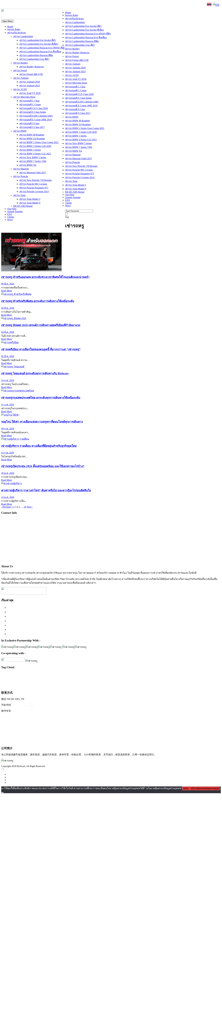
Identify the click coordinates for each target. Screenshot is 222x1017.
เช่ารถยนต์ (24, 685)
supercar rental (7, 679)
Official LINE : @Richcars (16, 530)
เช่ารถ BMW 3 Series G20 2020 (35, 146)
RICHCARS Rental (22, 206)
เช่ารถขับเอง (150, 679)
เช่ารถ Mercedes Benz (24, 97)
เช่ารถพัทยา (15, 685)
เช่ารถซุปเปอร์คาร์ (168, 678)
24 (25, 507)
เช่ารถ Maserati (21, 169)
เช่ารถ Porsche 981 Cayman (33, 184)
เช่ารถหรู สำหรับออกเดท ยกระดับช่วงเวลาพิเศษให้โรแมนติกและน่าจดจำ (45, 277)
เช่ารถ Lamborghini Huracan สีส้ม (36, 55)
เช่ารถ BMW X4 (27, 165)
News (10, 219)
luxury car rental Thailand (167, 674)
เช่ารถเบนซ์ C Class (29, 100)
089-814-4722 (12, 5)
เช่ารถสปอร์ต (52, 685)
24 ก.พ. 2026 (7, 380)
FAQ (9, 214)
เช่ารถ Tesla (19, 195)
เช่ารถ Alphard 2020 (29, 82)
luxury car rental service (140, 674)
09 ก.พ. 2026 (7, 428)
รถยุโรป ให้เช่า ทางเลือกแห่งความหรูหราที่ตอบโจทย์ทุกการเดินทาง (42, 421)
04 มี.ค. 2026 (7, 332)
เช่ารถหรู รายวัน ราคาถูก (148, 685)
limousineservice (32, 674)
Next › (30, 507)
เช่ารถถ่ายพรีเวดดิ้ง (188, 679)
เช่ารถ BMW (20, 131)
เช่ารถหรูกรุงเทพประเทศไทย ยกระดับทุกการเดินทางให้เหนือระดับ (40, 397)
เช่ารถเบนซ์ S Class (29, 123)
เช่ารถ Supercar (139, 679)
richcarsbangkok (195, 674)
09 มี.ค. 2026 (7, 284)
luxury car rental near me (121, 674)
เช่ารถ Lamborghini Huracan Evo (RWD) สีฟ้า (42, 47)
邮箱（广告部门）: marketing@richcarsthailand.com (31, 735)
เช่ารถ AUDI (20, 89)
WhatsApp (52, 5)
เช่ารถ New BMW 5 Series (32, 157)
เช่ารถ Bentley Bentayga (31, 66)
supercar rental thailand (22, 679)
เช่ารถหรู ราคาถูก (103, 685)
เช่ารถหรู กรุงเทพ (88, 685)
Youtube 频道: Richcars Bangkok (19, 723)
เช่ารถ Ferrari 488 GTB (31, 74)
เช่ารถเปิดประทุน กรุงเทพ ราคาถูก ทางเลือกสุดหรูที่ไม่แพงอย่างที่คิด (47, 629)
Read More (6, 290)
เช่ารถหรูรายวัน (130, 685)
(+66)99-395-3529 (43, 704)
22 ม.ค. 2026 (7, 497)
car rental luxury (13, 674)
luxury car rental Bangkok (77, 674)
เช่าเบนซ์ (202, 685)
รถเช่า (53, 679)
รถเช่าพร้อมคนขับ (63, 679)
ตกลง (185, 788)
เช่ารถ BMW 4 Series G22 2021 (35, 153)
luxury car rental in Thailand (101, 674)
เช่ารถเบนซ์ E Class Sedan (32, 112)
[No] (2, 792)
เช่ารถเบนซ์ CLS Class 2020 (33, 108)
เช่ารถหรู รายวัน (117, 685)
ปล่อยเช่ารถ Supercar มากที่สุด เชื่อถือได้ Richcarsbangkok (40, 625)
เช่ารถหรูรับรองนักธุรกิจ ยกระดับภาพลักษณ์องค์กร (37, 620)
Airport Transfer (15, 211)
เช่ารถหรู (71, 684)
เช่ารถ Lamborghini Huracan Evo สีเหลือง (40, 51)
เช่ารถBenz (103, 679)
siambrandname (210, 674)
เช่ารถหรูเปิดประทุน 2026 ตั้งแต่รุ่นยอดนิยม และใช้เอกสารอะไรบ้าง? (42, 466)
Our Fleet (11, 208)
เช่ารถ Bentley (20, 63)
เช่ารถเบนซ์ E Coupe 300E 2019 (35, 119)
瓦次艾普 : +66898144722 (16, 741)
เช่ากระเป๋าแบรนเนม (78, 679)
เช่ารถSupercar (126, 679)
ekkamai (23, 674)
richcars (186, 674)
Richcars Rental (10, 524)
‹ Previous (6, 507)
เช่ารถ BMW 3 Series (30, 150)
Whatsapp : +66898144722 (16, 559)
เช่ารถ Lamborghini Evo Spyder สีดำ (37, 40)
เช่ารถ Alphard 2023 (29, 85)
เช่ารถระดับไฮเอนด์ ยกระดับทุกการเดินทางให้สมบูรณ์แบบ (41, 607)
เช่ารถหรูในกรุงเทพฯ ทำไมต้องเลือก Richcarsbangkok (38, 616)
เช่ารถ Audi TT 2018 (29, 93)
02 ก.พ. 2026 (7, 452)
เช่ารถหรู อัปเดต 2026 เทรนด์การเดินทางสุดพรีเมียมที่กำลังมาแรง (40, 325)
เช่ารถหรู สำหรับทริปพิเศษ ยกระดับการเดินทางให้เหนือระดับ (37, 301)
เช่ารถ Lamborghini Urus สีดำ (34, 59)
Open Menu (7, 21)
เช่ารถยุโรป (35, 685)
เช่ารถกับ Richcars (16, 32)
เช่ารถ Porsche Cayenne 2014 (34, 191)
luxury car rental (50, 674)
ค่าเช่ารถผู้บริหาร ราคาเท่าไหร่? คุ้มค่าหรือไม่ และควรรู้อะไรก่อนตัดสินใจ (46, 490)
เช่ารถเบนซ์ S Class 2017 (32, 127)
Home (10, 26)
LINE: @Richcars (34, 5)
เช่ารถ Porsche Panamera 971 (33, 187)
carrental (4, 674)
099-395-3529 (25, 518)
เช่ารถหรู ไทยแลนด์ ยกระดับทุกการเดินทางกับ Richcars (35, 373)
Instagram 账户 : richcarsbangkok (20, 716)
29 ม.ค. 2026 (7, 473)
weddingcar (35, 679)
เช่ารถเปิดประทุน (185, 685)
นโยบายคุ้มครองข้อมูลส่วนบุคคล (205, 788)
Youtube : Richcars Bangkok (17, 542)
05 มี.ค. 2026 (7, 308)
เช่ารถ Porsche (20, 176)
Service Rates (13, 29)
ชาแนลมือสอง (45, 679)
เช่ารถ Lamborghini (23, 36)
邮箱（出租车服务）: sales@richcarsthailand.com (29, 729)
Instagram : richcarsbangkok (16, 536)
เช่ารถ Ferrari (20, 70)
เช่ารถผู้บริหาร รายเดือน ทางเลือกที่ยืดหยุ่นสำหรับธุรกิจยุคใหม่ (39, 445)
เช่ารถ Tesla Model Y (30, 203)
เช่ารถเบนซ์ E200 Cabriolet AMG (36, 116)
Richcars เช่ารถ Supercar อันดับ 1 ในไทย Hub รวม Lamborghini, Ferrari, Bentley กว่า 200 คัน (60, 611)
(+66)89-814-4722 (21, 704)
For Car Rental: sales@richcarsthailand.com (25, 548)
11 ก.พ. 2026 (7, 404)
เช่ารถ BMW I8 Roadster (31, 134)
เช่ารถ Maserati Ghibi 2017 (32, 172)
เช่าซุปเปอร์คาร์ (92, 679)
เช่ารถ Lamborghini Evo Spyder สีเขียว (38, 44)
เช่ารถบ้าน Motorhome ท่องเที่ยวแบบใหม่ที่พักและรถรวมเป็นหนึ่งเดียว (47, 633)
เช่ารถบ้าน (211, 679)
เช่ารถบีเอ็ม (200, 679)
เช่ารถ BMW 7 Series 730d (32, 161)
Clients (10, 217)
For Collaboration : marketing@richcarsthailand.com (30, 554)
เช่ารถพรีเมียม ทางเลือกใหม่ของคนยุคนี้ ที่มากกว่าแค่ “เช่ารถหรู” (41, 349)
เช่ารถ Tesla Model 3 (29, 199)
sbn (203, 674)
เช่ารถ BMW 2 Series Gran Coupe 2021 (39, 142)
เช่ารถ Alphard (20, 78)
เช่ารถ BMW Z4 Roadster (32, 138)
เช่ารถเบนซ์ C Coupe (30, 104)
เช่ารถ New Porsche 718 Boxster (35, 180)
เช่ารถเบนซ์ (165, 685)
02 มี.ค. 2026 (7, 356)
